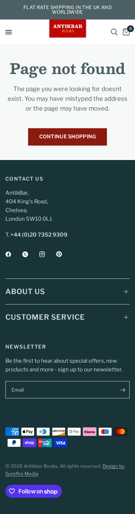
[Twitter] (30, 254)
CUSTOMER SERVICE (45, 317)
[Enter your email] (122, 389)
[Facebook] (13, 254)
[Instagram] (47, 254)
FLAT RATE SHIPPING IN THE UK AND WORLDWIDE (67, 9)
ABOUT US (25, 291)
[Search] (114, 32)
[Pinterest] (64, 254)
